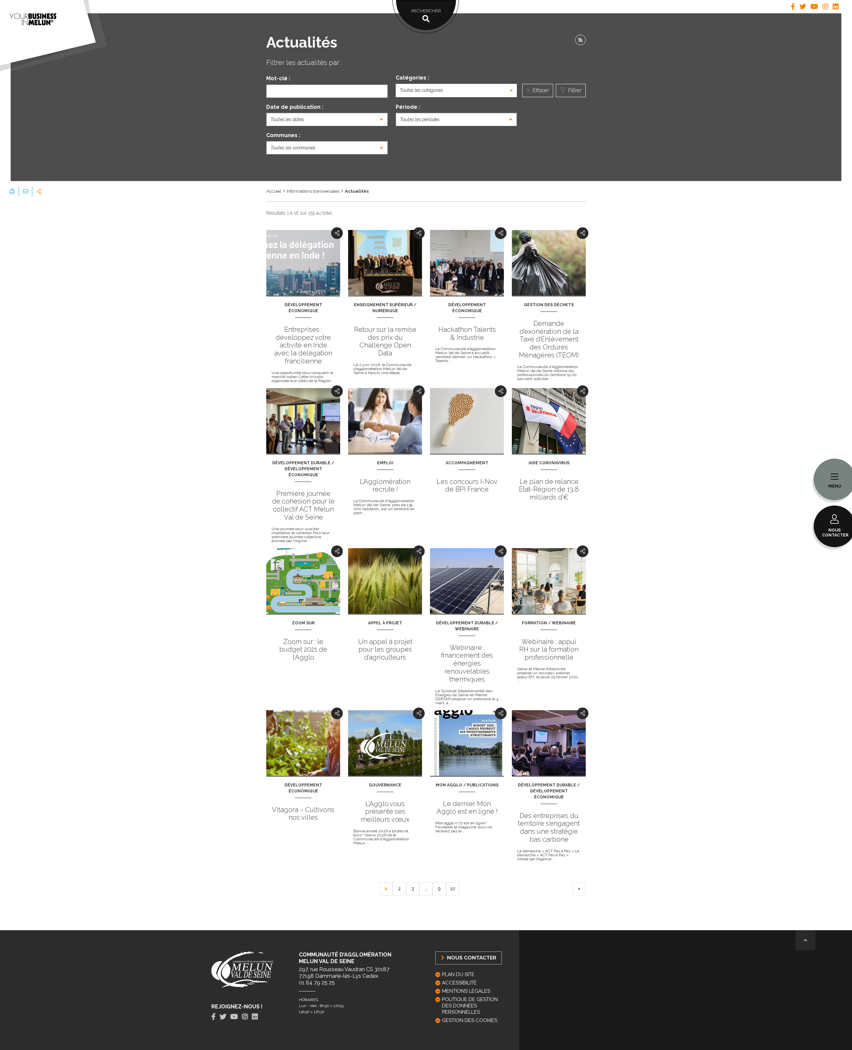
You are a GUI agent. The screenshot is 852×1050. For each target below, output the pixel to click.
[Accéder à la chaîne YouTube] (814, 7)
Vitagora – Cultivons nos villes (303, 814)
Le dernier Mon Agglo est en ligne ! (467, 808)
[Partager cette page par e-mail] (25, 191)
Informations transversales (313, 191)
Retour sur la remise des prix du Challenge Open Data (385, 341)
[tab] (793, 7)
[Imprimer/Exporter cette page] (12, 191)
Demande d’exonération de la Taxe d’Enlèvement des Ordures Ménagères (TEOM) (549, 339)
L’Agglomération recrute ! (385, 486)
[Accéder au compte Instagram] (825, 7)
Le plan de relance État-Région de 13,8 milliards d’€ (549, 490)
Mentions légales (466, 991)
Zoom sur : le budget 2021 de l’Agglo (303, 650)
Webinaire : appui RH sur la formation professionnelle (548, 650)
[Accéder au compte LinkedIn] (836, 7)
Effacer (540, 90)
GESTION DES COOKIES (469, 1020)
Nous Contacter (471, 957)
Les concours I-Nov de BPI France (467, 486)
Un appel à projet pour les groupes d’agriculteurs (385, 650)
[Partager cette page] (39, 191)
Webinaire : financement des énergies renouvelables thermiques (467, 663)
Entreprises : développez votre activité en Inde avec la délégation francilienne (303, 345)
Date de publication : (294, 107)
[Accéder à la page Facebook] (793, 7)
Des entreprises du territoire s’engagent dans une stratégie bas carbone (549, 827)
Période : (408, 107)
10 (452, 888)
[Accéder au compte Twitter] (802, 7)
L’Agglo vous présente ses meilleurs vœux (385, 812)
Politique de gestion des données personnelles (470, 1005)
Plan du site (458, 974)
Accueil (273, 191)
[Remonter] (805, 940)
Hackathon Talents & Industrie (467, 333)
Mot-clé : (278, 78)
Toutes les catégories (421, 90)
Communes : (283, 135)
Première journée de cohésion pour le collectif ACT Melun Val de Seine (303, 505)
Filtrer (574, 90)
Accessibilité (459, 983)
